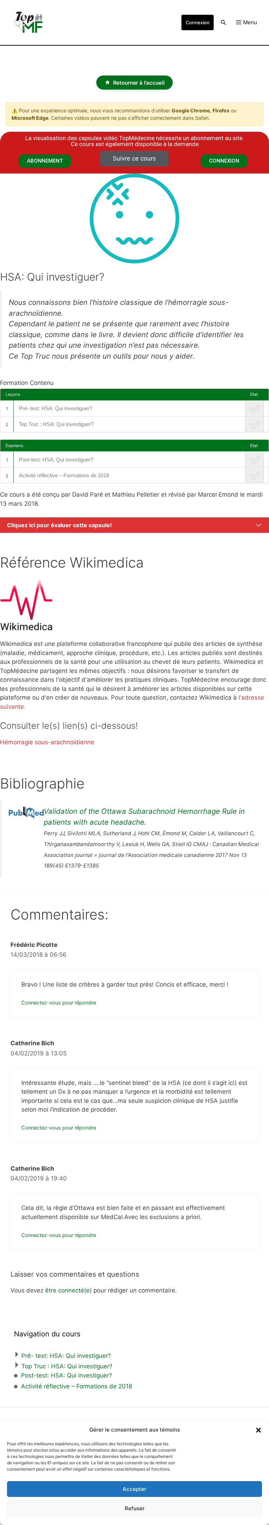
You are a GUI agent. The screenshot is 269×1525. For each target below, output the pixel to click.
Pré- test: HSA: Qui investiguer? (55, 408)
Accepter (134, 1489)
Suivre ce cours (134, 158)
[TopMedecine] (31, 22)
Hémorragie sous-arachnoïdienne (47, 742)
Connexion (197, 22)
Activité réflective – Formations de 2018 (64, 475)
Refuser (135, 1508)
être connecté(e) (68, 1290)
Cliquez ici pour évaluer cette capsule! (59, 525)
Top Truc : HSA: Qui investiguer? (56, 424)
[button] (258, 1429)
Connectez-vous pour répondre (58, 1003)
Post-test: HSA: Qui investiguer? (56, 460)
